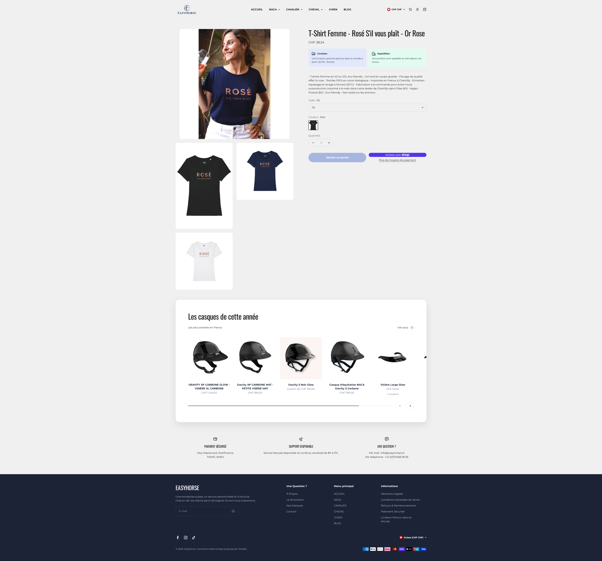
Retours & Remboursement (398, 505)
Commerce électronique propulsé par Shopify (222, 549)
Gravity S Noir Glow (301, 384)
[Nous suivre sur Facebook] (178, 537)
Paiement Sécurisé (393, 511)
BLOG (347, 9)
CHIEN (333, 9)
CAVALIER (292, 9)
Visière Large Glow (392, 384)
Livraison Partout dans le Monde (396, 519)
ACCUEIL (257, 9)
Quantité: (314, 135)
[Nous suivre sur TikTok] (194, 537)
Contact (291, 511)
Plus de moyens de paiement (397, 160)
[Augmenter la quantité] (329, 143)
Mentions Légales (392, 493)
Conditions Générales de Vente (400, 499)
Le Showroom (295, 499)
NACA (273, 9)
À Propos (292, 493)
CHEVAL (314, 9)
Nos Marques (294, 505)
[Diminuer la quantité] (313, 143)
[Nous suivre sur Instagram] (186, 537)
